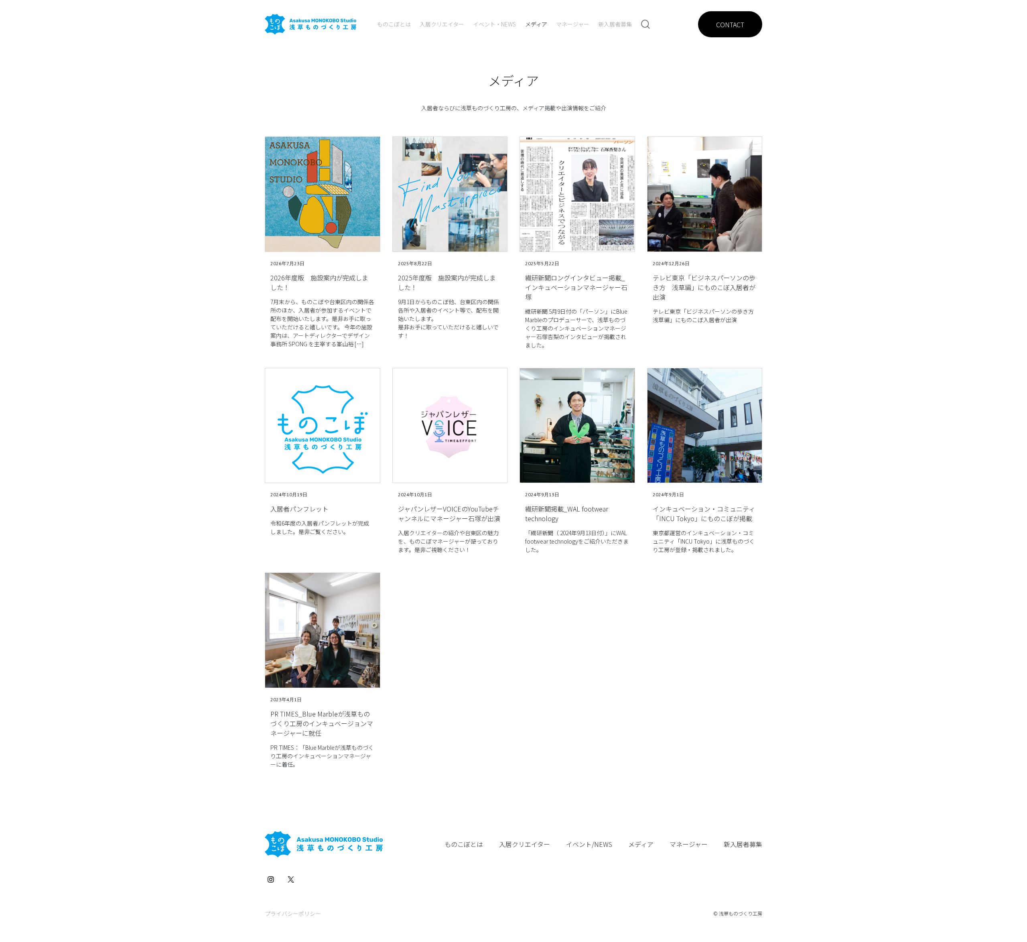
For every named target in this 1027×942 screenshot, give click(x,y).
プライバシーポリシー (293, 914)
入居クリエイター (442, 24)
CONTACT (730, 24)
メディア (536, 24)
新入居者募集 (615, 24)
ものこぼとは (394, 24)
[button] (645, 24)
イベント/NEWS (589, 844)
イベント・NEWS (494, 24)
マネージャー (572, 24)
